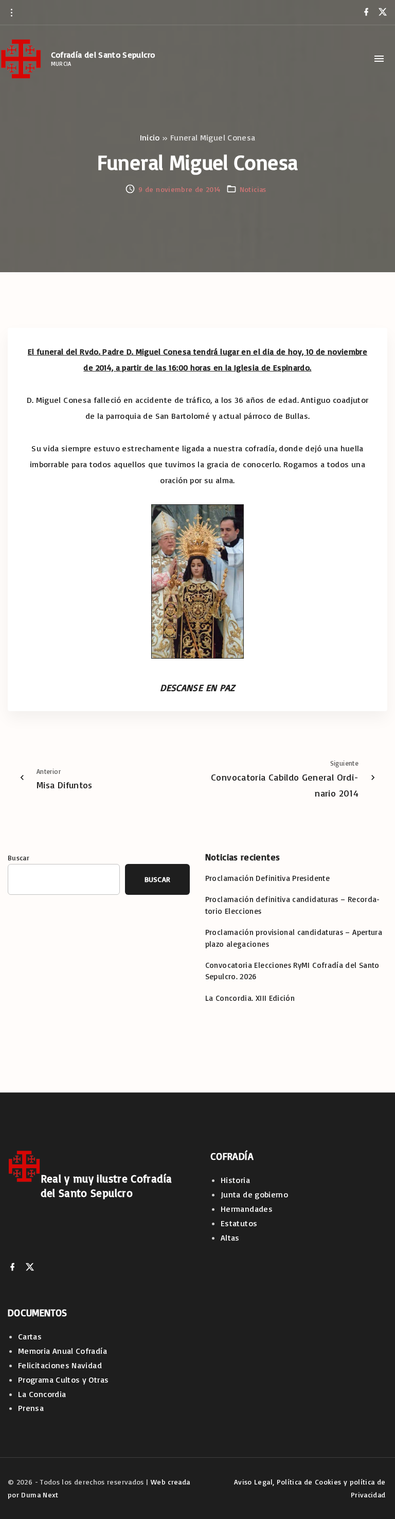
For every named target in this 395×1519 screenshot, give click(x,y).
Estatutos (239, 1223)
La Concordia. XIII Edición (250, 998)
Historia (235, 1180)
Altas (230, 1237)
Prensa (31, 1408)
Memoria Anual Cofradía (62, 1351)
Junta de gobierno (254, 1194)
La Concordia (42, 1394)
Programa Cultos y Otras (63, 1379)
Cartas (30, 1336)
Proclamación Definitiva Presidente (267, 878)
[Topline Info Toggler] (11, 12)
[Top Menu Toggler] (379, 58)
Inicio (150, 137)
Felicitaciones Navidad (60, 1365)
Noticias (253, 189)
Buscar (18, 857)
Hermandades (247, 1209)
